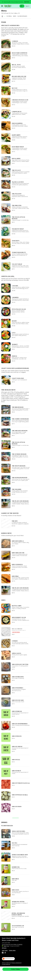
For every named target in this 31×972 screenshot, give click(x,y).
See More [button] (26, 2)
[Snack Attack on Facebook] (5, 953)
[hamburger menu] (2, 6)
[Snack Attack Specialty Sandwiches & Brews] (7, 6)
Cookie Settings (6, 964)
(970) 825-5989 (6, 942)
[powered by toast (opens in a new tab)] (8, 959)
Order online (12, 950)
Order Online (15, 969)
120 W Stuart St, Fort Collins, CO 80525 (12, 944)
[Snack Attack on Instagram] (3, 953)
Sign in (27, 6)
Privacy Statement (16, 962)
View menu (5, 950)
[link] (7, 16)
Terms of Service (6, 962)
